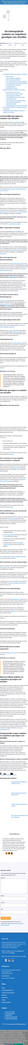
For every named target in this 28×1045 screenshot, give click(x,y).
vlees (6, 536)
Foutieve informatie (13, 518)
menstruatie (15, 332)
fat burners (13, 652)
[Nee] (23, 1044)
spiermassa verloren (5, 211)
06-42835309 (5, 976)
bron (25, 277)
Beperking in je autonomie (13, 92)
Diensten (4, 995)
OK (14, 1044)
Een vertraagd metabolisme (13, 78)
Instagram (20, 951)
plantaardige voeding (9, 534)
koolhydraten (7, 539)
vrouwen (10, 330)
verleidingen (13, 611)
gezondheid (3, 253)
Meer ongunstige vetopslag (13, 80)
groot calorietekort (22, 211)
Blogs (9, 951)
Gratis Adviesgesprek (7, 990)
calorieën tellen (6, 567)
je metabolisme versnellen (14, 224)
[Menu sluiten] (8, 11)
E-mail (3, 902)
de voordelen (15, 122)
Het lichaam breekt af (11, 88)
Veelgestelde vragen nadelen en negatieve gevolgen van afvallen (14, 111)
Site (2, 909)
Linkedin (12, 953)
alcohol (24, 602)
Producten (4, 997)
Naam (3, 896)
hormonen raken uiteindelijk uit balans (12, 326)
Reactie (3, 878)
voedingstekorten (17, 343)
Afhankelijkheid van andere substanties (16, 105)
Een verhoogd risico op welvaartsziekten (16, 81)
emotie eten (10, 507)
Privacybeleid (19, 1044)
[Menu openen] (4, 16)
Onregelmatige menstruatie (13, 85)
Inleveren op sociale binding (13, 102)
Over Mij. (23, 956)
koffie (8, 652)
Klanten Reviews (6, 1002)
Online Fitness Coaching (8, 992)
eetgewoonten (16, 599)
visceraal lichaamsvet (16, 250)
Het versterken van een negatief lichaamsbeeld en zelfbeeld (14, 94)
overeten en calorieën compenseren (16, 583)
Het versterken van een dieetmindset (15, 100)
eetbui (12, 454)
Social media (16, 467)
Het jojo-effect (9, 76)
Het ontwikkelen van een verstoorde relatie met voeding (15, 98)
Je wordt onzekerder (11, 104)
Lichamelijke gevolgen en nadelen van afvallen (15, 74)
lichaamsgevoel (5, 300)
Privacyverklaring (11, 1024)
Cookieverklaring (8, 1044)
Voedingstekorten (10, 86)
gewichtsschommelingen (17, 263)
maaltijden (9, 305)
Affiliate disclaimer (21, 1024)
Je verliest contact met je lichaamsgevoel (16, 83)
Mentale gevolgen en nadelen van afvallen (14, 90)
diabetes (15, 277)
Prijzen (3, 1000)
